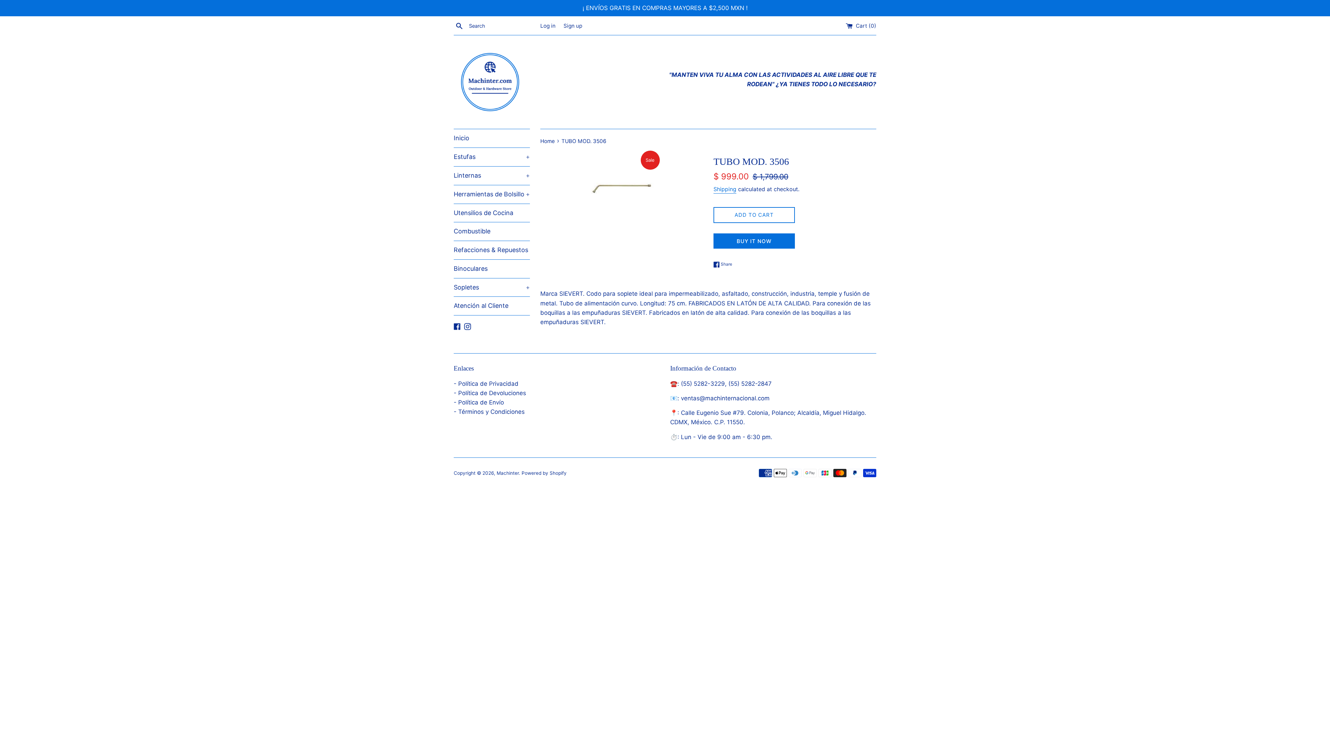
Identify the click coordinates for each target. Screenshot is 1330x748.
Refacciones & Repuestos (491, 249)
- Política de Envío (479, 402)
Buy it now (754, 241)
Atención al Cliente (481, 305)
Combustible (472, 231)
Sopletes (492, 287)
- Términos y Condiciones (489, 411)
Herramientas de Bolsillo (492, 194)
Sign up (573, 26)
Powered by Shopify (544, 473)
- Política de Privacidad (486, 383)
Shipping (724, 189)
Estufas (492, 156)
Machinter (508, 473)
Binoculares (471, 268)
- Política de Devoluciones (490, 393)
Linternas (492, 175)
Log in (548, 26)
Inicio (461, 138)
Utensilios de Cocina (483, 212)
